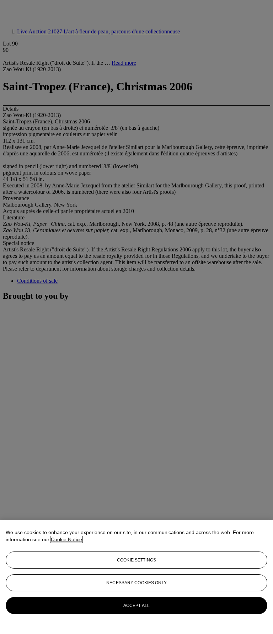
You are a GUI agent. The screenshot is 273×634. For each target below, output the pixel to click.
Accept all (136, 605)
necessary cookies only (136, 582)
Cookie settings (136, 560)
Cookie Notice (66, 539)
